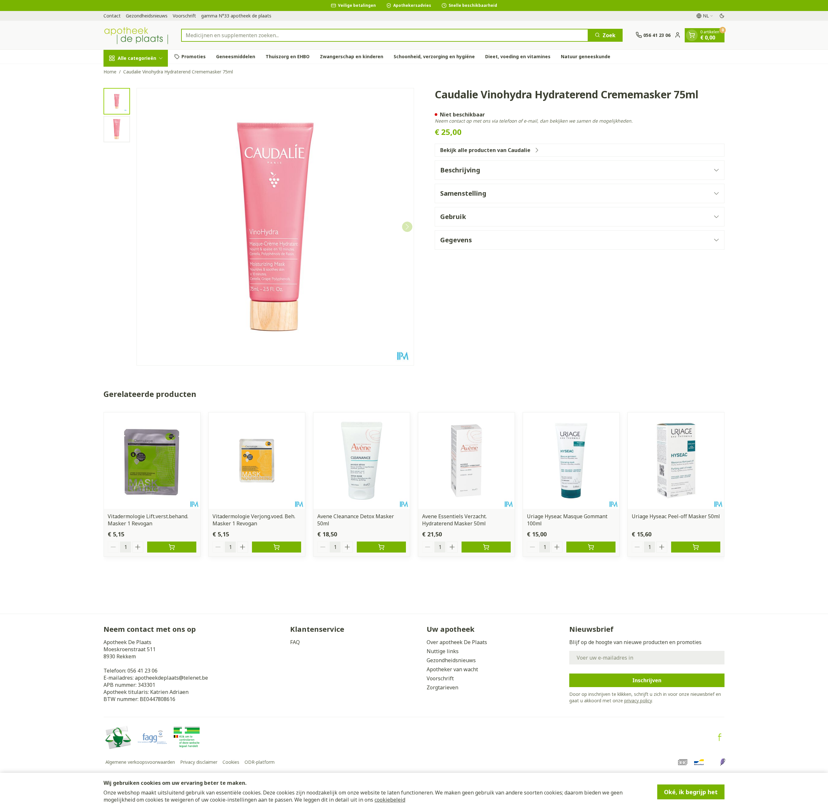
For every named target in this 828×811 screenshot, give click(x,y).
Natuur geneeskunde (585, 56)
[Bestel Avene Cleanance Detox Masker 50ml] (381, 547)
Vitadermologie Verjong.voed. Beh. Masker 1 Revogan (253, 520)
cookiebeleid (390, 799)
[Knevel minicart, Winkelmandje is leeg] (692, 35)
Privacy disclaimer (198, 762)
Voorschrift (184, 16)
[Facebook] (719, 737)
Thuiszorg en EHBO (288, 56)
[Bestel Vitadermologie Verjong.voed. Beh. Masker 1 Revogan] (276, 547)
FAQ (295, 642)
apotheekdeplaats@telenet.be (171, 677)
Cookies (231, 762)
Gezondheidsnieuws (147, 16)
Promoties (193, 56)
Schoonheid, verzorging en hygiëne (434, 56)
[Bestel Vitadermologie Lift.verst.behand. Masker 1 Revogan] (171, 547)
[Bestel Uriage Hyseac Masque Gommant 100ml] (591, 547)
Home (110, 72)
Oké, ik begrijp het (691, 792)
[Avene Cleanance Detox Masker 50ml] (361, 460)
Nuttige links (443, 651)
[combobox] (384, 34)
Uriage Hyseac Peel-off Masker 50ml (676, 516)
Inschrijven (646, 680)
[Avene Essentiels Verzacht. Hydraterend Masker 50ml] (466, 460)
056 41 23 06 (142, 670)
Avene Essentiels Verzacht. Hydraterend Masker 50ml (454, 520)
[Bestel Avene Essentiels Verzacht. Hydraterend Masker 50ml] (486, 547)
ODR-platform (260, 762)
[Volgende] (407, 227)
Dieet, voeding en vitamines (517, 56)
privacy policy (638, 700)
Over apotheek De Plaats (457, 642)
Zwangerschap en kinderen (351, 56)
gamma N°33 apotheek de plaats (236, 16)
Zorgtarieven (442, 687)
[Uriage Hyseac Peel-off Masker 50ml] (676, 460)
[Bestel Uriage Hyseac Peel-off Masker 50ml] (695, 547)
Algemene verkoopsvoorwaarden (140, 762)
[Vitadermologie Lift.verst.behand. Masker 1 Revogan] (152, 460)
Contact (112, 16)
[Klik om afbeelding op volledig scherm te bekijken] (275, 226)
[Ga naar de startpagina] (136, 35)
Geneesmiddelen (235, 56)
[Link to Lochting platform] (722, 762)
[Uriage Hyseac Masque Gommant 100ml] (571, 460)
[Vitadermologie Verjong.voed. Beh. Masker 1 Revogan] (257, 460)
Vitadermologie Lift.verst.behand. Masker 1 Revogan (148, 520)
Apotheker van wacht (452, 669)
